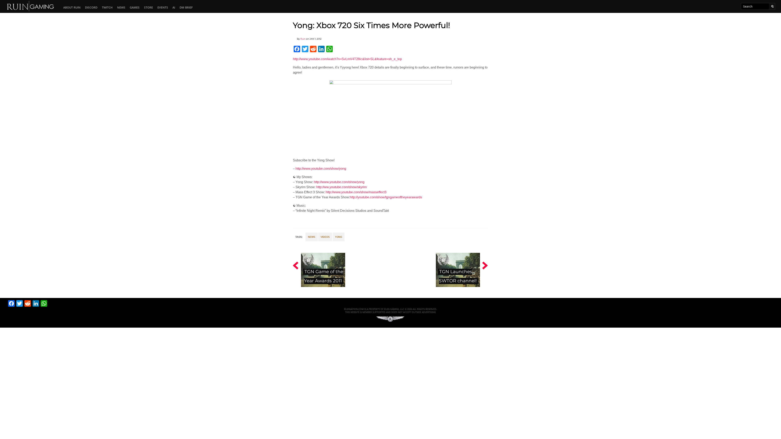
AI (173, 7)
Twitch (107, 7)
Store (148, 7)
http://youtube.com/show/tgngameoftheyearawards (386, 197)
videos (325, 237)
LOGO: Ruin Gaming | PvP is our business (30, 5)
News (121, 7)
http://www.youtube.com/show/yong (321, 168)
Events (162, 7)
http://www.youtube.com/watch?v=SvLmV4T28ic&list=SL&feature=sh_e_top (347, 59)
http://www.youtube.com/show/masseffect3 (356, 192)
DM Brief (186, 7)
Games (135, 7)
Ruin (302, 38)
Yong (338, 237)
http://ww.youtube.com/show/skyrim (341, 187)
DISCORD (91, 7)
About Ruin (72, 7)
